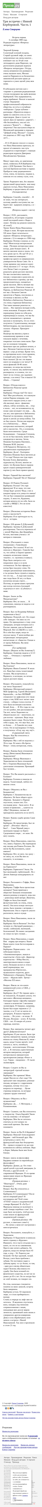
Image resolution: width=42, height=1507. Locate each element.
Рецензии (29, 12)
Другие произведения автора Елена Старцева (18, 1418)
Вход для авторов (10, 18)
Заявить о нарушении (16, 1414)
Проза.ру (15, 1462)
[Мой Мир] (11, 1408)
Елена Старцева (11, 29)
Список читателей (8, 1412)
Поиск (5, 15)
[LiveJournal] (13, 1408)
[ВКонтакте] (6, 1408)
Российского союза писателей (24, 1504)
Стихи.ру (7, 1462)
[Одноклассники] (8, 1408)
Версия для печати (23, 1412)
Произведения (17, 12)
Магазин (13, 15)
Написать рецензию (10, 1431)
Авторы (6, 12)
